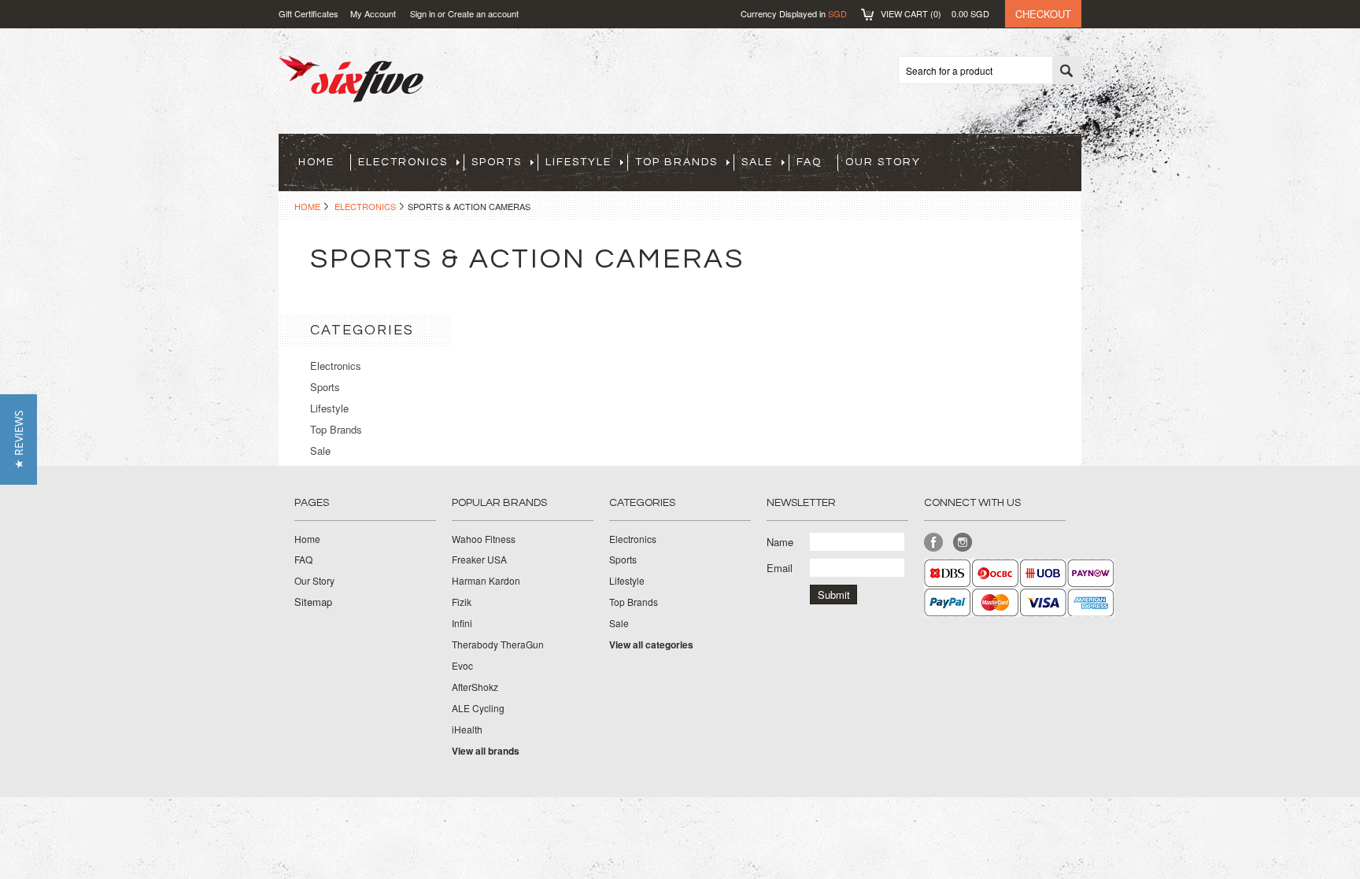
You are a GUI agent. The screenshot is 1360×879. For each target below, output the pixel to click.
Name (780, 541)
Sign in (422, 13)
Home (307, 206)
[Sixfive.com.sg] (351, 94)
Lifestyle (578, 162)
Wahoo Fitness (484, 539)
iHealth (467, 729)
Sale (757, 162)
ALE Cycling (478, 708)
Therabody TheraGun (498, 644)
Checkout (1043, 13)
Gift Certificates (308, 13)
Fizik (461, 602)
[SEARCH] (1066, 71)
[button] (18, 439)
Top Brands (676, 162)
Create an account (483, 13)
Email (780, 567)
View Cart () (935, 13)
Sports (496, 162)
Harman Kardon (486, 580)
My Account (373, 13)
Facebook (934, 542)
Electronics (403, 162)
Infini (462, 623)
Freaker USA (479, 559)
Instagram (963, 542)
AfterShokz (475, 687)
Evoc (462, 665)
